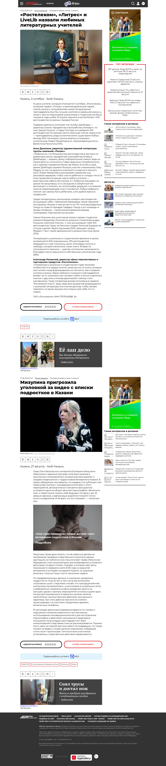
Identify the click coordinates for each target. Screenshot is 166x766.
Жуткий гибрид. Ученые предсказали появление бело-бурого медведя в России (130, 172)
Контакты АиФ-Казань (66, 719)
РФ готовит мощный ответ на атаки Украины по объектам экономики (129, 195)
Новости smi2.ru (28, 368)
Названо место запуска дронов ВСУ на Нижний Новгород (129, 203)
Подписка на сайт (46, 719)
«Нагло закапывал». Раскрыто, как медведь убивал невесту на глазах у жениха (129, 445)
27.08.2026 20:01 (26, 378)
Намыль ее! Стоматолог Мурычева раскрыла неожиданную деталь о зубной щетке (129, 471)
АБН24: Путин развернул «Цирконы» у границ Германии (129, 221)
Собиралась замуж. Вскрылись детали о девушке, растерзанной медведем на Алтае (128, 454)
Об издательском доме (48, 716)
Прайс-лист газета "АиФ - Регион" (91, 719)
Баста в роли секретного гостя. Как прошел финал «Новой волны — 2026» (125, 113)
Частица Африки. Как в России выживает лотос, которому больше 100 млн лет (129, 163)
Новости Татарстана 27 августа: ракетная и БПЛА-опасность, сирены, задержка (125, 82)
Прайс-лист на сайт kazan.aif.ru (121, 719)
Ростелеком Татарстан (29, 86)
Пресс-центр (66, 716)
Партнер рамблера (61, 756)
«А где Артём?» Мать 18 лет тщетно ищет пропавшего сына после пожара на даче (129, 479)
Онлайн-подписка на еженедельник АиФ (111, 716)
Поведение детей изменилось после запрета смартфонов (129, 186)
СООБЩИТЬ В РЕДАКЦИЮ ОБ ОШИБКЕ (102, 721)
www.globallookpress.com (44, 453)
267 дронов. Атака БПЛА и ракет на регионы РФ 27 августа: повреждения (125, 71)
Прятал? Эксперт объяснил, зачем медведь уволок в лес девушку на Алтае (129, 155)
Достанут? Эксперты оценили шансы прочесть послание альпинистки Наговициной (130, 437)
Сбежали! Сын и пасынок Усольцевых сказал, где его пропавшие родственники (130, 146)
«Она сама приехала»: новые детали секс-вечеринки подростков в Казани (65, 535)
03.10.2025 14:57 (26, 11)
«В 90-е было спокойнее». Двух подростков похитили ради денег (129, 128)
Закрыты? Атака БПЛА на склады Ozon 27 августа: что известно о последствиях (125, 102)
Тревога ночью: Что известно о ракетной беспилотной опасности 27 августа (125, 92)
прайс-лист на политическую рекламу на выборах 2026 (62, 721)
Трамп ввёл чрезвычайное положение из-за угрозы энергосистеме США (125, 213)
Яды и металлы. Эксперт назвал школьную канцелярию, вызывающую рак (128, 462)
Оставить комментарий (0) (83, 307)
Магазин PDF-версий (82, 716)
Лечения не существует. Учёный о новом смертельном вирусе (129, 137)
